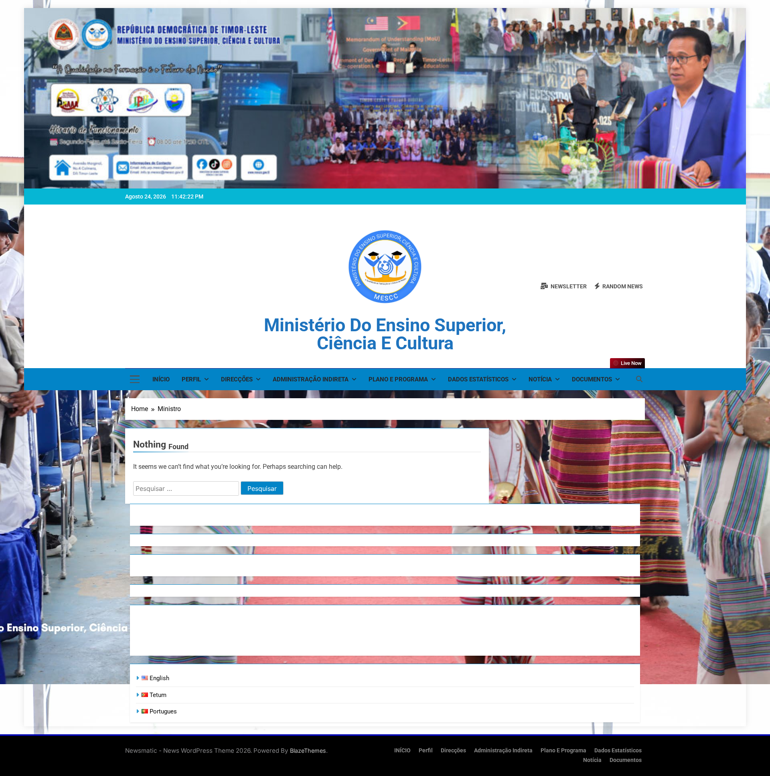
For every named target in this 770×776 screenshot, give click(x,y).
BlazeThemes (308, 750)
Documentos (592, 379)
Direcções (237, 379)
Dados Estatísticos (478, 379)
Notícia (540, 379)
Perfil (191, 379)
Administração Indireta (311, 379)
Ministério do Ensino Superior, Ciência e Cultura (385, 334)
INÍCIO (161, 379)
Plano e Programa (398, 379)
